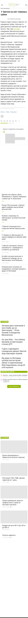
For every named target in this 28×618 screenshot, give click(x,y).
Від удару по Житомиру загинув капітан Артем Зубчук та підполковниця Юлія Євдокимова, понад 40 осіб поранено (13, 363)
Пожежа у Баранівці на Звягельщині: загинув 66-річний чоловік (13, 218)
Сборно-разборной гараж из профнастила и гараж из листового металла (12, 503)
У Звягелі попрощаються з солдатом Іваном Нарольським (13, 227)
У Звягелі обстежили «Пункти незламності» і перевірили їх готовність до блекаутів (12, 248)
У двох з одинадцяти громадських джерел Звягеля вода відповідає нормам (14, 351)
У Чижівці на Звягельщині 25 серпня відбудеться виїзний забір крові (14, 237)
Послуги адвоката (9, 535)
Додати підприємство (14, 386)
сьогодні (17, 29)
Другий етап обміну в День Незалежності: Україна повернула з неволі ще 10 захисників (14, 197)
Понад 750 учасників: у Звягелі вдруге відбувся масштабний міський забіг (13, 207)
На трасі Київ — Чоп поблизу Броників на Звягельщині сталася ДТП (13, 341)
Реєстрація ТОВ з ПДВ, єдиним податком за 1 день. (13, 479)
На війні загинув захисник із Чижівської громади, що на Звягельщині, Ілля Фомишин (12, 258)
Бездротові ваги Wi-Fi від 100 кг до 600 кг (14, 526)
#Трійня (7, 112)
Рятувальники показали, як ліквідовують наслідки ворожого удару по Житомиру (14, 269)
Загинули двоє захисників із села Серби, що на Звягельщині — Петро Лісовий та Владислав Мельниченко (13, 330)
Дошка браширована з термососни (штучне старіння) (13, 456)
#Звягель (3, 112)
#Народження (13, 112)
